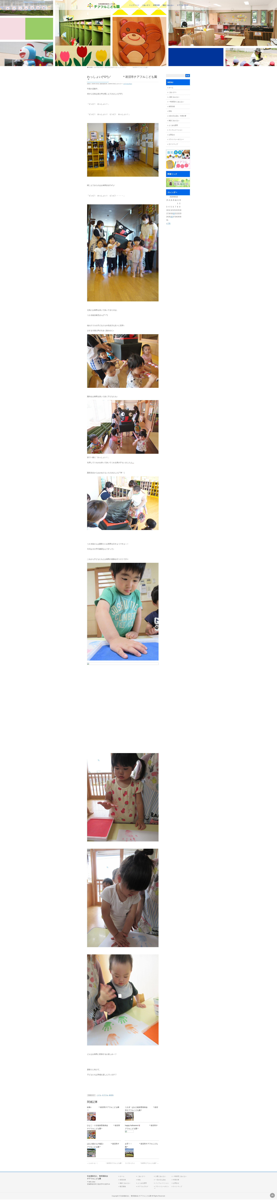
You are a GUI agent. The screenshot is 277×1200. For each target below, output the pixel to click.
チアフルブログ (128, 83)
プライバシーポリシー (176, 139)
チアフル (105, 1095)
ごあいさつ (172, 92)
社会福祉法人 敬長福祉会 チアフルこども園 (135, 1196)
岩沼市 (111, 1095)
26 (172, 217)
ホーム (171, 87)
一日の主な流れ (160, 1180)
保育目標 (172, 106)
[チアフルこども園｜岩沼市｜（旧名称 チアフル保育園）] (103, 6)
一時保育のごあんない (176, 102)
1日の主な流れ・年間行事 (177, 116)
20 (174, 213)
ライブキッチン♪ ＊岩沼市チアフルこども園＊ (142, 1163)
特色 (170, 111)
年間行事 (176, 1180)
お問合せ (172, 135)
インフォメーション (175, 130)
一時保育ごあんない (180, 1176)
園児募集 (123, 1186)
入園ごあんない (174, 97)
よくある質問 (173, 125)
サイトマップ (173, 144)
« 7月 (168, 223)
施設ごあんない (174, 120)
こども (99, 1095)
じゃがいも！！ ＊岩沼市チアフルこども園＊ (104, 1163)
